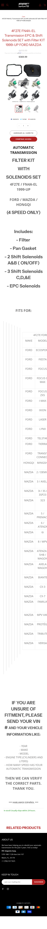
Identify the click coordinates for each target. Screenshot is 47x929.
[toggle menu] (2, 5)
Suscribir (38, 882)
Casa (23, 16)
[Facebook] (3, 889)
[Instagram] (8, 889)
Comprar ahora (23, 139)
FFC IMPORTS (26, 903)
